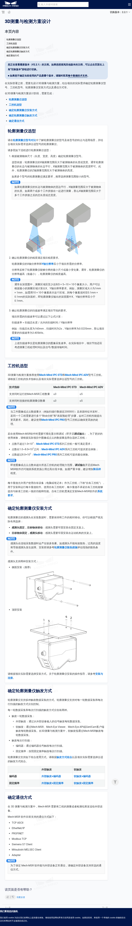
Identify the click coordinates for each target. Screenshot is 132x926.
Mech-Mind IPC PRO (53, 419)
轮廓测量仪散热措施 (65, 547)
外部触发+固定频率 (53, 783)
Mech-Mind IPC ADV (76, 374)
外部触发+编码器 (51, 776)
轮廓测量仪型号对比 (24, 140)
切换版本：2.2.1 (119, 12)
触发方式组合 (64, 757)
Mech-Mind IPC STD (50, 374)
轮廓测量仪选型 (13, 39)
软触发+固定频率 (83, 783)
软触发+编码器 (82, 776)
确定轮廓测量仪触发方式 (17, 51)
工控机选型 (11, 43)
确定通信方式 (12, 55)
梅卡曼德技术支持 (77, 75)
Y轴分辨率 (48, 263)
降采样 (97, 469)
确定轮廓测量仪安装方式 (17, 47)
